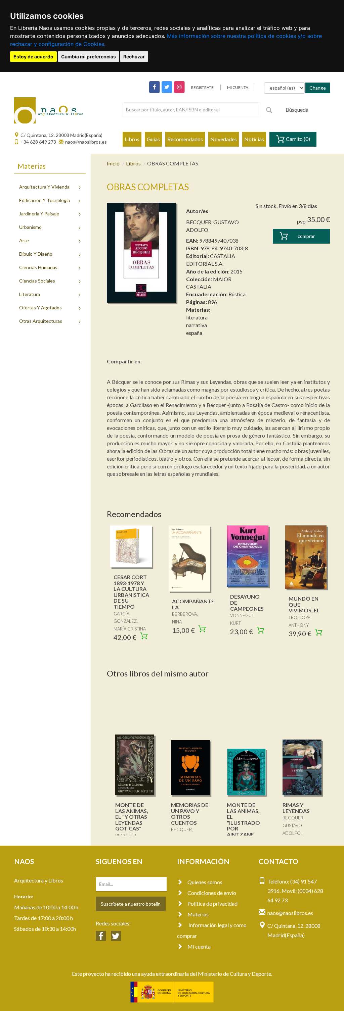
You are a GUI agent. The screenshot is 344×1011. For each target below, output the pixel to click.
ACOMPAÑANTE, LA (194, 604)
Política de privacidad (212, 903)
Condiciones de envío (211, 893)
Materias (198, 914)
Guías (153, 139)
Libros (132, 139)
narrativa (196, 325)
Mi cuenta (199, 946)
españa (194, 333)
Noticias (254, 139)
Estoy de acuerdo (33, 56)
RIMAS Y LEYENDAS (296, 808)
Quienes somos (204, 882)
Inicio (113, 163)
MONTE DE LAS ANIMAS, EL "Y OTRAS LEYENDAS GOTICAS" (131, 816)
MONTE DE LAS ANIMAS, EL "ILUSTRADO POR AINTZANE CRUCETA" (243, 823)
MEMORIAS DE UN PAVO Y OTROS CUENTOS (189, 814)
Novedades (223, 139)
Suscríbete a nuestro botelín (131, 904)
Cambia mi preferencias (88, 56)
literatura (197, 317)
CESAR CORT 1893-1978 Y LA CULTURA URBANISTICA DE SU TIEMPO (131, 592)
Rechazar (134, 56)
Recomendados (185, 139)
